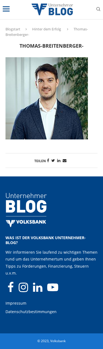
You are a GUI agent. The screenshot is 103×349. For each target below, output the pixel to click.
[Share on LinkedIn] (58, 160)
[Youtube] (52, 289)
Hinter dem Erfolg (46, 29)
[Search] (98, 9)
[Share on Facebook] (48, 160)
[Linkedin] (38, 289)
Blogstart (12, 29)
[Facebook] (11, 289)
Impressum (15, 303)
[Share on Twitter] (53, 160)
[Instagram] (24, 289)
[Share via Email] (64, 160)
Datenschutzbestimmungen (31, 311)
